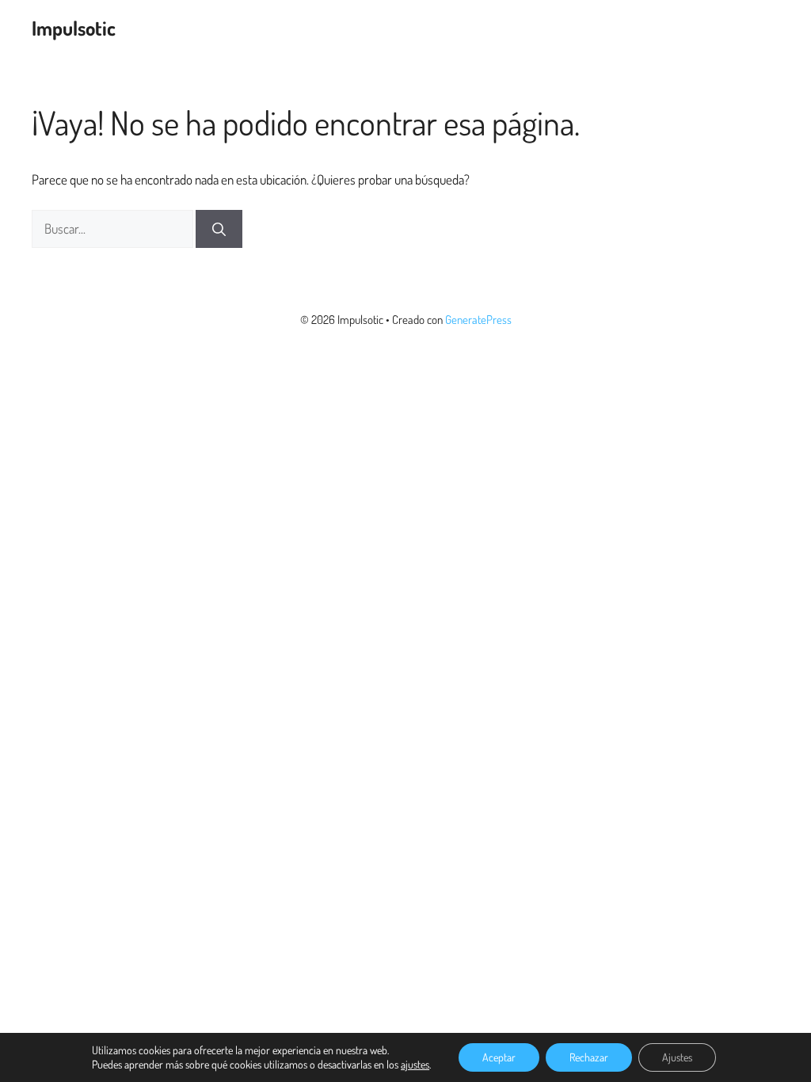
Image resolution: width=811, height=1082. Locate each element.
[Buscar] (219, 229)
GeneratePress (478, 319)
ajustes (415, 1064)
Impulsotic (74, 27)
